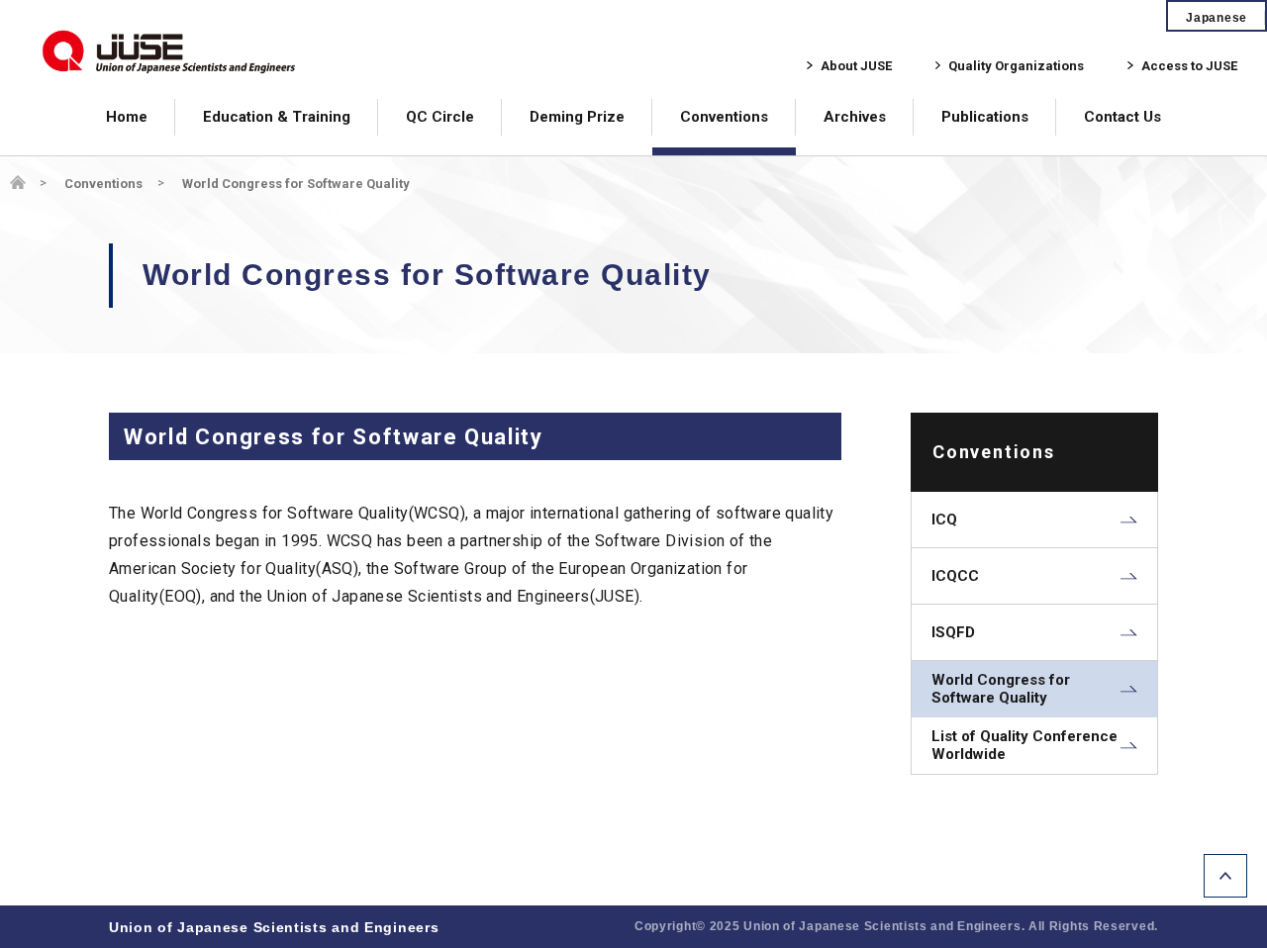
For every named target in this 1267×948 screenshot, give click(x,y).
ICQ (944, 519)
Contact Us (1122, 117)
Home (126, 117)
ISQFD (953, 632)
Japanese (1216, 18)
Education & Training (276, 117)
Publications (984, 117)
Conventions (724, 117)
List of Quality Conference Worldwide (1024, 745)
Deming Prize (577, 117)
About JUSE (856, 65)
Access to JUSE (1189, 65)
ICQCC (955, 576)
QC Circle (440, 117)
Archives (855, 117)
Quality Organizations (1016, 65)
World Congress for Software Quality (1000, 689)
